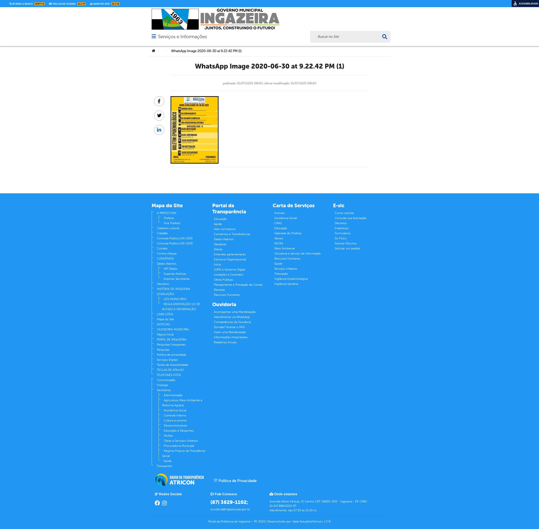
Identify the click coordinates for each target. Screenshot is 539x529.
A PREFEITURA (166, 213)
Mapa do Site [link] (106, 4)
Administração (173, 395)
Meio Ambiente (284, 248)
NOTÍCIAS (163, 324)
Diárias (218, 249)
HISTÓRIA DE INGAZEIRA (173, 289)
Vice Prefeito (172, 223)
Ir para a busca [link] (28, 4)
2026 (261, 521)
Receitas (219, 289)
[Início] (153, 51)
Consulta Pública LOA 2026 (175, 243)
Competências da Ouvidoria (232, 322)
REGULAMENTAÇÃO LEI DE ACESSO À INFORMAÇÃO (181, 307)
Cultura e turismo (175, 420)
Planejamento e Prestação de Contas (238, 284)
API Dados (170, 268)
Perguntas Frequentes (171, 344)
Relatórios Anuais (225, 342)
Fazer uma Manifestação (230, 332)
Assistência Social (175, 410)
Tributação (281, 273)
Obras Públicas (223, 279)
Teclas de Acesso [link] (68, 4)
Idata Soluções (302, 521)
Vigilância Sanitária (286, 283)
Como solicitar (344, 213)
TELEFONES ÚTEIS (169, 375)
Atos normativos (225, 229)
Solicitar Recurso (346, 243)
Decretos (341, 223)
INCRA (278, 243)
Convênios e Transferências (232, 234)
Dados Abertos (166, 263)
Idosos (278, 238)
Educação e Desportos (179, 430)
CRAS (278, 223)
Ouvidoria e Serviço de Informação (297, 253)
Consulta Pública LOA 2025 (175, 238)
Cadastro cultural (168, 228)
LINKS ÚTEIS (165, 314)
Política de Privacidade (237, 481)
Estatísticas (341, 228)
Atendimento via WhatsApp (232, 317)
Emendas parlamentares (230, 254)
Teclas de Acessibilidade (172, 364)
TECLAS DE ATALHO (170, 370)
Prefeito (169, 218)
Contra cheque (167, 253)
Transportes (164, 466)
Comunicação (166, 380)
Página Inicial (165, 334)
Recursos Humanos (227, 294)
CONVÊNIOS (165, 258)
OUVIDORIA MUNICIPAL (173, 329)
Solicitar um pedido (347, 248)
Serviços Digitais (167, 359)
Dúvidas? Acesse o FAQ (229, 327)
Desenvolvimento (175, 425)
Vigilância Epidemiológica (291, 278)
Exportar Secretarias (177, 278)
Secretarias (164, 390)
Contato (162, 248)
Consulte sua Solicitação (351, 218)
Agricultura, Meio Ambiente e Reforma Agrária (182, 403)
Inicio (217, 264)
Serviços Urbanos (285, 268)
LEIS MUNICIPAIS (175, 299)
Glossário (163, 283)
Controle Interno (175, 415)
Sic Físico (341, 238)
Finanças (162, 385)
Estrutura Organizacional (230, 259)
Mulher (168, 435)
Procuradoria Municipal (179, 445)
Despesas (220, 244)
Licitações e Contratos (228, 274)
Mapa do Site (165, 319)
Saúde (168, 461)
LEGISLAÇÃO (165, 294)
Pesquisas (163, 349)
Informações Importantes (231, 337)
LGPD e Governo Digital (229, 269)
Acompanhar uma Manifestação (235, 312)
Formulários (343, 233)
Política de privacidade (171, 354)
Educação (220, 219)
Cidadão (162, 233)
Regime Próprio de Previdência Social (183, 453)
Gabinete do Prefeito (288, 233)
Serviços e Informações (182, 36)
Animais (279, 213)
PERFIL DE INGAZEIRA (171, 339)
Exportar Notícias (175, 273)
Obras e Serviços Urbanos (181, 440)
